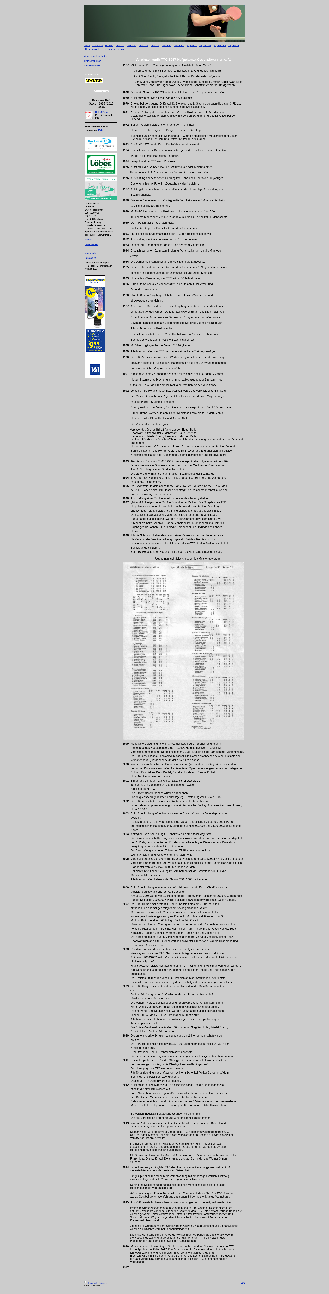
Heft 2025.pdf (102, 112)
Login (243, 1282)
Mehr (100, 130)
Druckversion (93, 1283)
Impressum (90, 258)
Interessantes (91, 244)
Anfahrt (88, 239)
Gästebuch (90, 253)
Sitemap (103, 1283)
